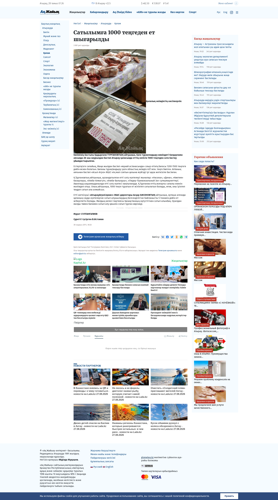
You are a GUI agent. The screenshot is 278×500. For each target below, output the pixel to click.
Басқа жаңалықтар (53, 78)
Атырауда (47, 28)
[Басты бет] (49, 12)
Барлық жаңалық (50, 23)
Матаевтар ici (50, 117)
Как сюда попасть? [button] (204, 161)
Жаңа (76, 335)
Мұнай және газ (51, 36)
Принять (229, 496)
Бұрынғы (99, 335)
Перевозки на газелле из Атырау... (213, 182)
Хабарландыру (99, 12)
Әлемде (46, 133)
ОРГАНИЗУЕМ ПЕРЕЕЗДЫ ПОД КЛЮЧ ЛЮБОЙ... (213, 206)
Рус (219, 12)
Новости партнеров (87, 366)
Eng (225, 12)
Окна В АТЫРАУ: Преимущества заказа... (211, 353)
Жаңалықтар (77, 12)
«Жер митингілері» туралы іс (53, 123)
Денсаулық (49, 44)
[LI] (147, 451)
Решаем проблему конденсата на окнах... (212, 379)
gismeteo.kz (147, 457)
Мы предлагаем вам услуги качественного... (209, 404)
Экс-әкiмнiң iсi (51, 128)
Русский (97, 466)
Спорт (192, 12)
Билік (46, 32)
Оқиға (46, 73)
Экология (48, 65)
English (109, 466)
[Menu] (237, 12)
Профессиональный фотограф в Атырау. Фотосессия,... (212, 328)
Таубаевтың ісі (51, 104)
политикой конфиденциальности (191, 496)
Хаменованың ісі (52, 109)
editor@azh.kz (80, 253)
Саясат (47, 57)
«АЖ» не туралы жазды (151, 12)
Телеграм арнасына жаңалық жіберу (104, 236)
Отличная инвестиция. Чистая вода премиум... (213, 232)
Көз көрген (177, 12)
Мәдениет (48, 48)
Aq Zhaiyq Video (122, 12)
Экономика (49, 69)
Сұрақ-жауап (48, 141)
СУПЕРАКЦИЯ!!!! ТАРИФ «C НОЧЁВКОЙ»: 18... (214, 302)
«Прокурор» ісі (51, 100)
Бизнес (47, 82)
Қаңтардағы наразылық (49, 95)
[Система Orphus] (147, 465)
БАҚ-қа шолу (48, 137)
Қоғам (46, 53)
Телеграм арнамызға (167, 250)
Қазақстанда (49, 113)
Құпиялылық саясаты (102, 461)
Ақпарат (45, 145)
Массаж (204, 256)
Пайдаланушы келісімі (102, 457)
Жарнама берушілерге (102, 450)
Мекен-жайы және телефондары (108, 454)
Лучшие (86, 335)
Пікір (46, 40)
